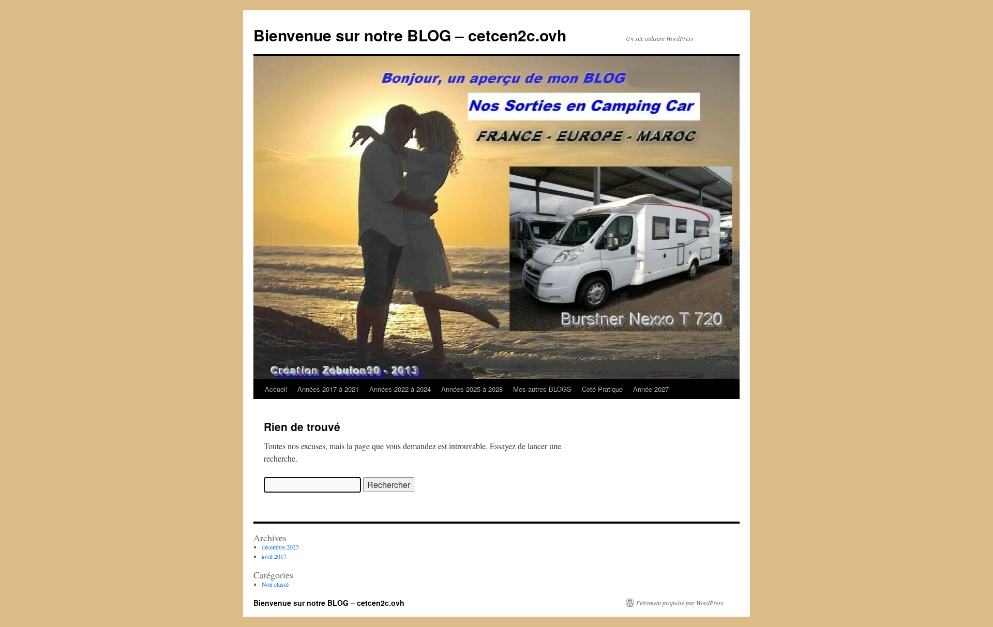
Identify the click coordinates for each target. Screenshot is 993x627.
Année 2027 (651, 389)
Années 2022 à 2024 (400, 389)
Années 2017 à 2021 (328, 389)
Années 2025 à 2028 (472, 389)
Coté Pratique (602, 389)
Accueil (276, 389)
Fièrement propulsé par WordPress (680, 603)
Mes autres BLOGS (542, 389)
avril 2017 (274, 556)
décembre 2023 (280, 547)
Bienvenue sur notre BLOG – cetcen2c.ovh (409, 35)
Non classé (275, 584)
